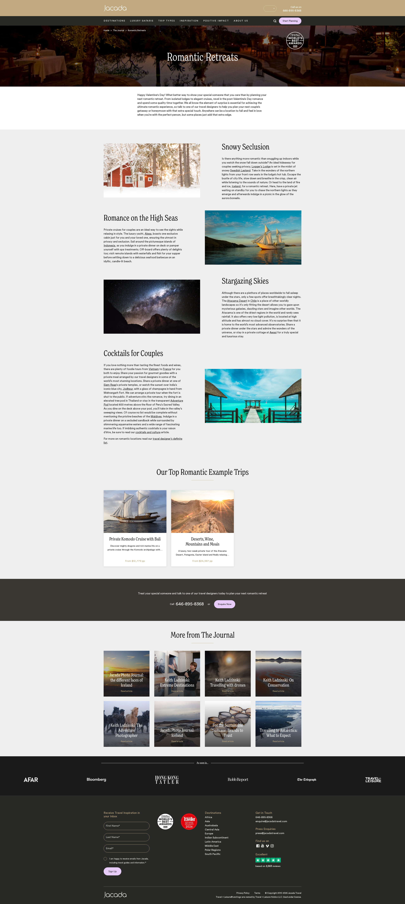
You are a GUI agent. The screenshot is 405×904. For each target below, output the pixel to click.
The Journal (118, 30)
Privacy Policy (243, 893)
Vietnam (154, 369)
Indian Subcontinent (216, 837)
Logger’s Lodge (261, 166)
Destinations (114, 21)
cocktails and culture (147, 432)
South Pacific (212, 854)
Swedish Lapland (240, 170)
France (167, 369)
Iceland (236, 186)
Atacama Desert (237, 301)
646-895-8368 (292, 10)
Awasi (273, 332)
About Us (241, 21)
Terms (257, 893)
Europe (209, 833)
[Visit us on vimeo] (267, 847)
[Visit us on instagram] (272, 846)
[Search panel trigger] (275, 21)
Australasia (211, 825)
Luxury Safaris (141, 21)
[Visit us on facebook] (257, 846)
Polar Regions (213, 850)
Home (106, 30)
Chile (253, 301)
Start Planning (290, 21)
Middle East (212, 846)
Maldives (156, 416)
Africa (208, 817)
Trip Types (166, 21)
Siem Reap (110, 385)
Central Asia (212, 829)
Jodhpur (128, 389)
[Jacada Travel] (115, 10)
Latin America (213, 841)
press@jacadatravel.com (269, 833)
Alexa (148, 233)
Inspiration (189, 21)
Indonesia (109, 245)
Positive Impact (216, 21)
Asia (207, 821)
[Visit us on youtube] (262, 846)
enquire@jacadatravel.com (271, 821)
